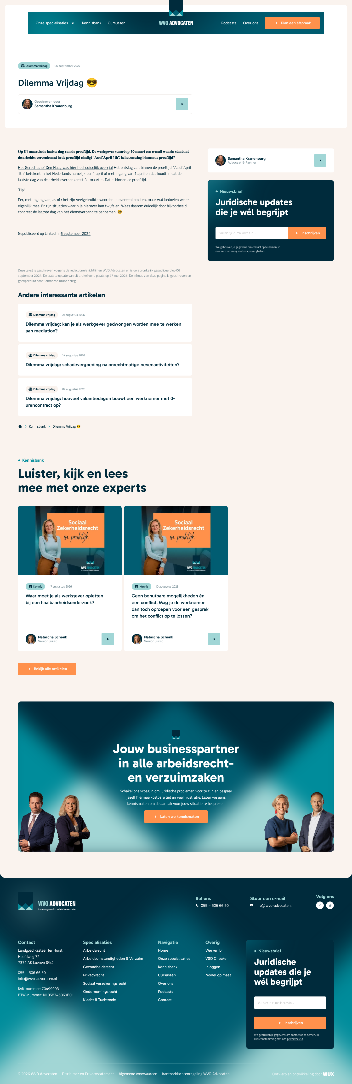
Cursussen (116, 23)
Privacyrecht (93, 975)
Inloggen (212, 967)
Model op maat (218, 975)
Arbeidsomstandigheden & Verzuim (113, 958)
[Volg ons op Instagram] (330, 905)
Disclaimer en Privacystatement (88, 1074)
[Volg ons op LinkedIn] (320, 905)
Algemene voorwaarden (138, 1074)
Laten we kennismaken (179, 816)
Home (163, 950)
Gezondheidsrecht (98, 967)
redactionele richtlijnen (86, 270)
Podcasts (228, 23)
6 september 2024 (76, 233)
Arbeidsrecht (94, 950)
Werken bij (214, 950)
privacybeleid (256, 251)
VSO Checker (216, 958)
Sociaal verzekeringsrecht (104, 983)
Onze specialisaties (52, 23)
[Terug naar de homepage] (176, 12)
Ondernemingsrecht (100, 991)
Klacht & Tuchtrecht (100, 999)
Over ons (250, 23)
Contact (165, 999)
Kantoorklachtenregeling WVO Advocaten (196, 1074)
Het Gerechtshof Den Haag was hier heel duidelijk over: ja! (65, 167)
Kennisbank (91, 23)
